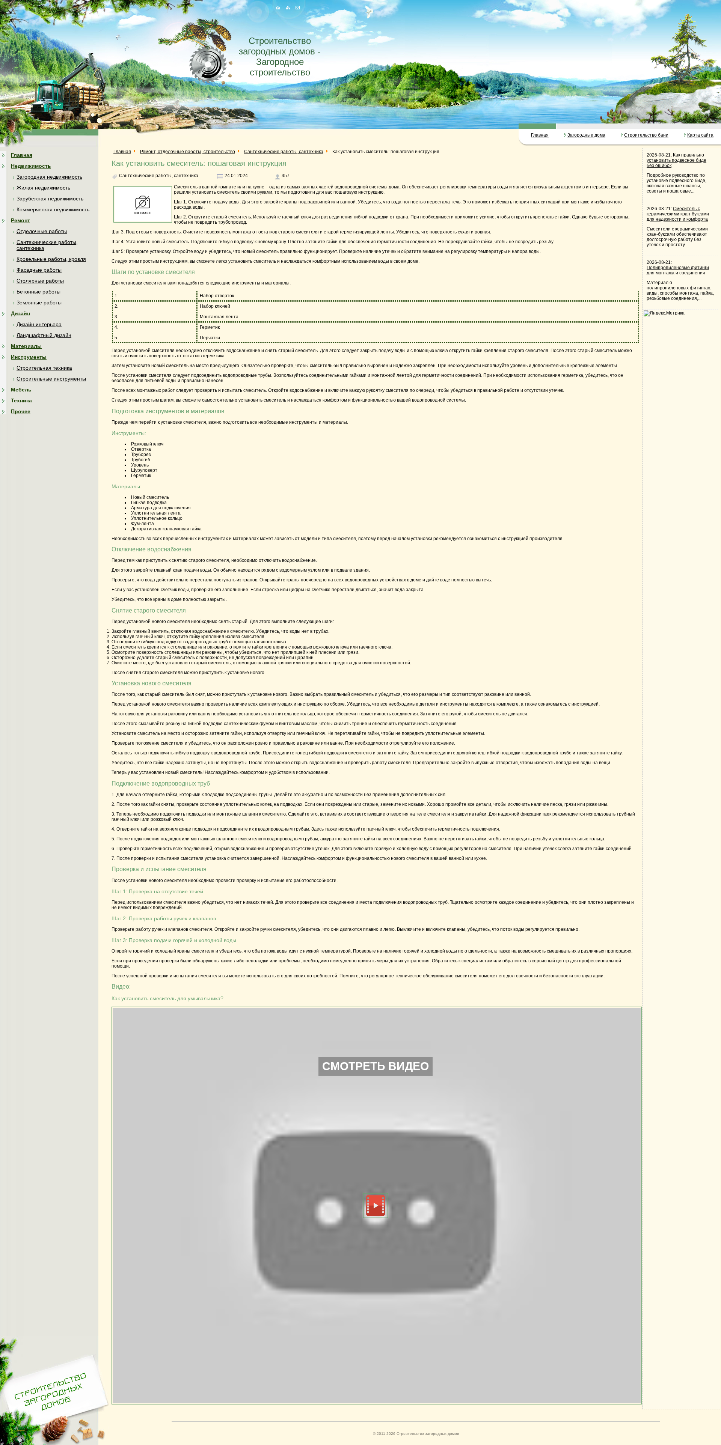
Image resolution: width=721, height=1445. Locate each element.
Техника (21, 400)
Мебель (21, 390)
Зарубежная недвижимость (50, 199)
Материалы (26, 346)
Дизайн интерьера (39, 324)
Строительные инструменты (51, 379)
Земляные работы (39, 303)
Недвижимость (31, 166)
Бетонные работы (38, 292)
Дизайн (20, 313)
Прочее (20, 411)
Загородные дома (586, 135)
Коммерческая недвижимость (53, 209)
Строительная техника (44, 368)
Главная (540, 135)
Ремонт (20, 220)
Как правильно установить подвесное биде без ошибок (676, 160)
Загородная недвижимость (49, 177)
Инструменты (29, 357)
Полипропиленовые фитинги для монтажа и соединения (678, 270)
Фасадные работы (39, 270)
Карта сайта (700, 135)
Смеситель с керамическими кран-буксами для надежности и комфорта (678, 214)
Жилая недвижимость (43, 188)
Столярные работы (40, 281)
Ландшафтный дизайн (44, 335)
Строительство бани (646, 135)
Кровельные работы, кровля (51, 259)
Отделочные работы (42, 231)
